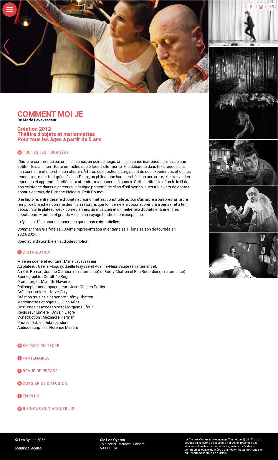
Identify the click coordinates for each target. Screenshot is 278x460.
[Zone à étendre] (243, 70)
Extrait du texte (41, 345)
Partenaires (36, 358)
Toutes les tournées (46, 152)
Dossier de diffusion (45, 383)
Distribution (37, 252)
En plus (31, 396)
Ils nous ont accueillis (48, 408)
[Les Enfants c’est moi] (243, 209)
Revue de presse (40, 370)
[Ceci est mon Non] (243, 163)
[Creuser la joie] (243, 23)
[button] (203, 46)
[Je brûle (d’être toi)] (243, 255)
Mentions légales (28, 448)
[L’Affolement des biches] (243, 116)
